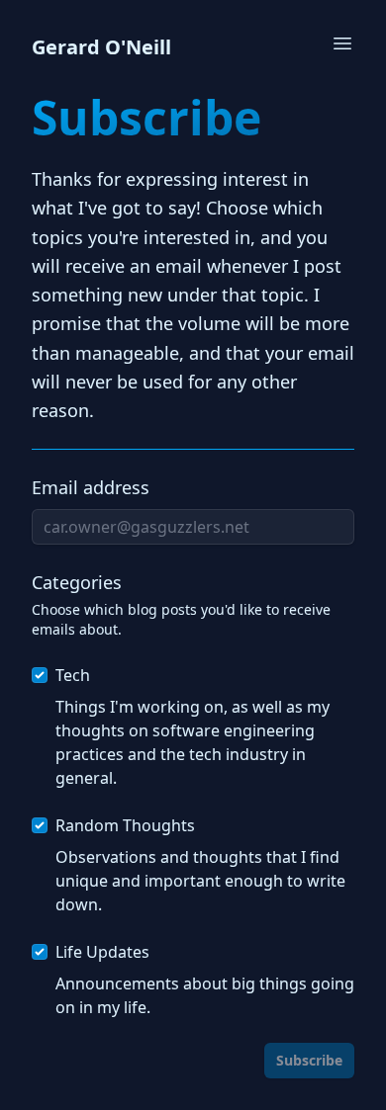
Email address (90, 487)
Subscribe (309, 1060)
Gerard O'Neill (101, 47)
